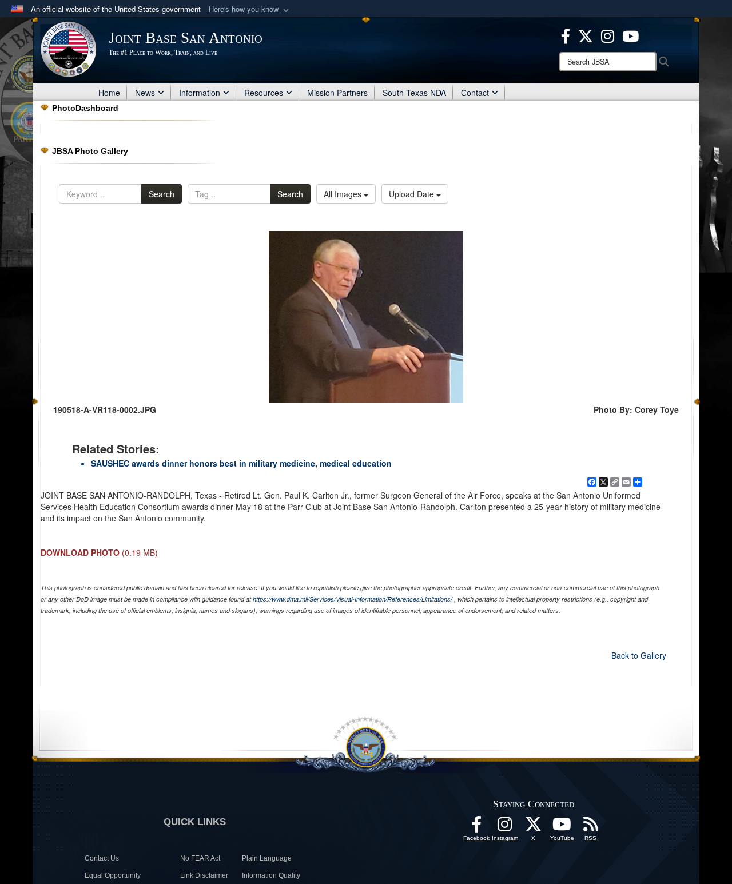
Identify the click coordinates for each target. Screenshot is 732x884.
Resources (263, 92)
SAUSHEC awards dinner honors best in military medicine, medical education (241, 463)
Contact (475, 92)
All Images (344, 194)
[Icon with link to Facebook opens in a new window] (565, 35)
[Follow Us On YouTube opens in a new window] (562, 827)
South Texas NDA (414, 92)
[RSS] (590, 827)
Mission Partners (337, 92)
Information (199, 92)
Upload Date (412, 194)
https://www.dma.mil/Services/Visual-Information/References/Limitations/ (352, 599)
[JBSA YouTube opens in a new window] (630, 35)
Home (109, 92)
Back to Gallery (638, 655)
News (145, 92)
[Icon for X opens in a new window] (585, 35)
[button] (250, 9)
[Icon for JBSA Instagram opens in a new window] (607, 35)
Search (161, 194)
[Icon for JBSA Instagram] (505, 827)
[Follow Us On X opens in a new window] (533, 827)
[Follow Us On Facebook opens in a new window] (476, 827)
